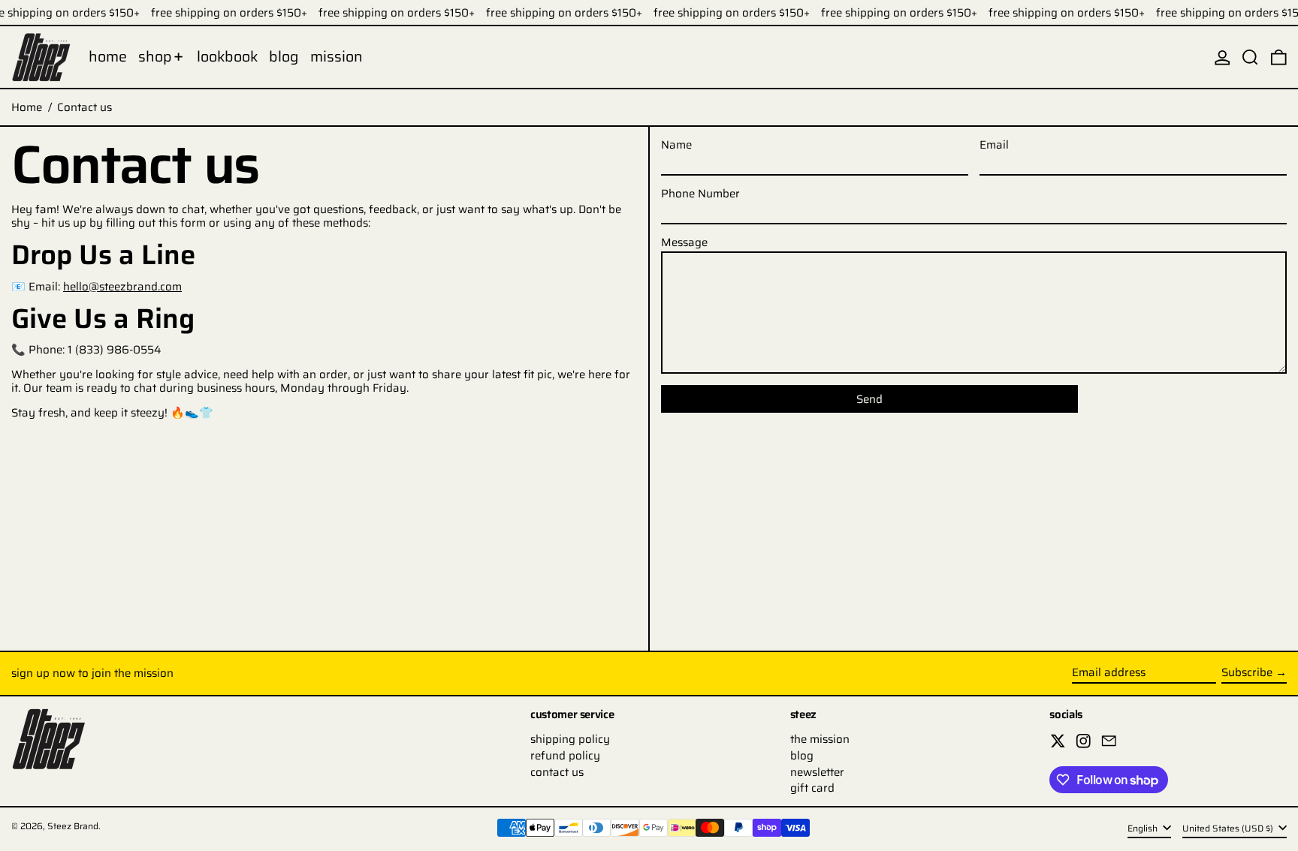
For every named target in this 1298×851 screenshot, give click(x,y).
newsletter (817, 772)
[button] (1250, 57)
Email (994, 145)
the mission (820, 739)
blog (802, 756)
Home (26, 107)
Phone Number (700, 193)
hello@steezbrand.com (122, 287)
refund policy (565, 756)
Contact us (84, 107)
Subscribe (1246, 672)
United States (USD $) (1228, 828)
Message (684, 242)
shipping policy (570, 739)
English (1143, 828)
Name (676, 145)
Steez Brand (72, 826)
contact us (557, 772)
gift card (812, 788)
